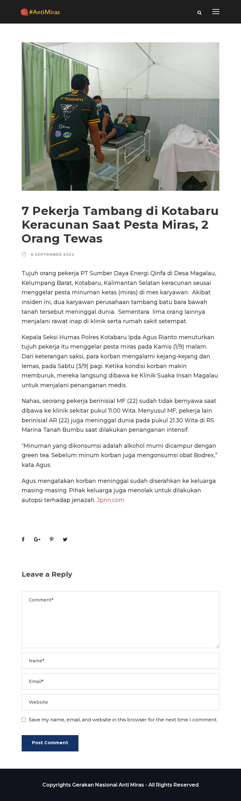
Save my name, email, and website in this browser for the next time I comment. (123, 720)
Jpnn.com (111, 500)
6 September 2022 (52, 254)
